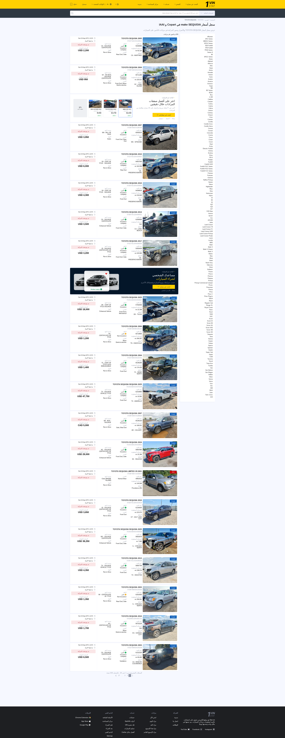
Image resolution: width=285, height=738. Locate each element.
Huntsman (209, 193)
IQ (212, 202)
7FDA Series (209, 50)
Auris (211, 77)
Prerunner (209, 287)
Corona (210, 128)
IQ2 (211, 204)
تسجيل (84, 4)
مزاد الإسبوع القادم (150, 732)
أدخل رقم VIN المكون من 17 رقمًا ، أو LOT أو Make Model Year (180, 13)
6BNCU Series (208, 41)
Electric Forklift (208, 148)
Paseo (211, 271)
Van (211, 368)
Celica (211, 108)
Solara (211, 343)
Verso (211, 381)
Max (211, 256)
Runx (211, 310)
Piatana (210, 278)
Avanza (210, 81)
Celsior (210, 110)
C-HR (211, 97)
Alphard (210, 61)
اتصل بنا (175, 721)
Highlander (209, 186)
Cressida (210, 133)
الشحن (178, 4)
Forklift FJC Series (207, 171)
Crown (211, 139)
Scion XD (210, 332)
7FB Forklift (209, 48)
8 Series (210, 52)
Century (210, 113)
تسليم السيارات (129, 728)
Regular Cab (209, 303)
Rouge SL (209, 305)
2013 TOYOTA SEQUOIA (131, 212)
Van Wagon (209, 372)
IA (212, 198)
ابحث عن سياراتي (165, 115)
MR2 (211, 242)
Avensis (210, 83)
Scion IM (210, 323)
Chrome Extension (81, 717)
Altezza (210, 63)
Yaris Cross (209, 395)
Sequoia (210, 334)
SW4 (211, 314)
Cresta (210, 135)
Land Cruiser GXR (207, 231)
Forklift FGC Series (206, 166)
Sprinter (210, 348)
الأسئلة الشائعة (108, 717)
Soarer (210, 341)
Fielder (210, 160)
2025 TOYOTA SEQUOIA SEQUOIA (127, 384)
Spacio (210, 345)
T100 (211, 357)
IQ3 (211, 207)
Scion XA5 (209, 327)
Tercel (211, 361)
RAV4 (211, 298)
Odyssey (210, 265)
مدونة (139, 4)
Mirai (211, 258)
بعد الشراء (109, 728)
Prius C (210, 294)
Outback (210, 269)
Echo (211, 146)
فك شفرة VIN (129, 725)
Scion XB (210, 330)
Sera (211, 336)
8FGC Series (208, 57)
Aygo (211, 86)
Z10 (211, 397)
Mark (211, 245)
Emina (211, 151)
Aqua (211, 68)
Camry (210, 104)
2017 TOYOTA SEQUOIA (131, 241)
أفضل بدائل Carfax (128, 732)
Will (211, 388)
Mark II (210, 247)
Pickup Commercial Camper (204, 283)
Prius (211, 292)
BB (212, 88)
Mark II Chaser (208, 249)
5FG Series (209, 39)
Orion (211, 267)
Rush (211, 312)
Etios (211, 155)
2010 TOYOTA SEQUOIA (131, 154)
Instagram (208, 729)
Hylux (211, 195)
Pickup (210, 280)
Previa (211, 289)
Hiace (211, 184)
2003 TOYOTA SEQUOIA (131, 587)
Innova (210, 213)
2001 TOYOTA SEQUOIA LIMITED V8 (126, 471)
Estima (210, 153)
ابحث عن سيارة (165, 287)
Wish (211, 390)
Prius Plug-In (208, 296)
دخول (75, 4)
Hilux (211, 189)
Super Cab (209, 352)
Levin (211, 238)
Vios (211, 383)
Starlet (210, 350)
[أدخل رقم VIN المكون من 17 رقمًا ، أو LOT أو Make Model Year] (72, 13)
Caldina (210, 99)
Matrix (211, 254)
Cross (211, 137)
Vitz (211, 386)
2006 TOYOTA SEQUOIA (131, 326)
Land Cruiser (209, 224)
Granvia (210, 177)
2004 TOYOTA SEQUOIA (131, 67)
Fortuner (210, 175)
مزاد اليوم (153, 721)
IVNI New (210, 211)
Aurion (211, 75)
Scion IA (210, 321)
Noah (211, 260)
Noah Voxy (209, 263)
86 (212, 54)
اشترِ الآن (153, 717)
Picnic (211, 285)
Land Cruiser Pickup (206, 233)
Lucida (210, 240)
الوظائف (175, 725)
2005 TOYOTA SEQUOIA (131, 38)
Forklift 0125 (209, 164)
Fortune (210, 173)
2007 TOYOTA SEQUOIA (131, 125)
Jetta (211, 222)
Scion (211, 318)
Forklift (210, 162)
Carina (211, 106)
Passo (211, 274)
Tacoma (210, 359)
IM (212, 200)
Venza (211, 379)
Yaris (211, 392)
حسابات (131, 717)
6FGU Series (208, 43)
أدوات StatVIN (129, 721)
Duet (211, 144)
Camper (210, 101)
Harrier (210, 182)
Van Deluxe (209, 370)
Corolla (210, 122)
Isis (211, 218)
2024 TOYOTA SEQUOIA (131, 442)
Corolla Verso (208, 126)
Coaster (210, 119)
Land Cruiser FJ (207, 229)
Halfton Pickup (208, 180)
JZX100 (210, 220)
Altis (211, 66)
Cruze (211, 142)
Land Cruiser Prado (206, 236)
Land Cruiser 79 (208, 227)
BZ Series (209, 90)
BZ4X (211, 92)
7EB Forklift (209, 45)
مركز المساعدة (108, 721)
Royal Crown (209, 307)
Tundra (210, 365)
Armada (210, 72)
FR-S (211, 157)
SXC (211, 316)
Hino (211, 191)
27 (119, 675)
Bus (211, 95)
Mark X (210, 251)
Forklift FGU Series (206, 169)
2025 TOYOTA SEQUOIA (131, 297)
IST (211, 209)
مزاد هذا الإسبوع (151, 728)
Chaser (210, 115)
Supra (211, 354)
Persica (210, 276)
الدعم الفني (109, 732)
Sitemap (110, 736)
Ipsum (211, 216)
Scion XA (210, 325)
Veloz (211, 377)
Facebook (196, 729)
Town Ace (209, 363)
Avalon (210, 79)
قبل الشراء (109, 725)
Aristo (211, 70)
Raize (211, 301)
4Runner (210, 36)
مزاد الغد (153, 725)
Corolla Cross (208, 124)
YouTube (184, 729)
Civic (211, 117)
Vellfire (210, 374)
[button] (207, 13)
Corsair (210, 130)
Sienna (210, 339)
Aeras (211, 59)
